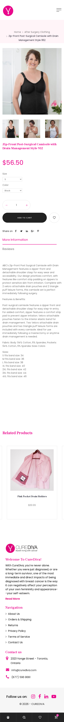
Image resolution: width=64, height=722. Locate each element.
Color (5, 185)
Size (4, 173)
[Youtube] (54, 696)
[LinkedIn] (46, 696)
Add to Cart (24, 217)
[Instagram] (33, 696)
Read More (12, 599)
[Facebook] (39, 696)
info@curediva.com (23, 670)
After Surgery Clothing (37, 32)
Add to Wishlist (54, 218)
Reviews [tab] (8, 249)
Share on (7, 231)
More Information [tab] (15, 240)
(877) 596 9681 (21, 677)
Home (17, 32)
